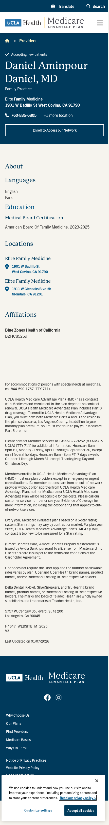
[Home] (7, 40)
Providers (27, 40)
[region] (53, 798)
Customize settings (38, 810)
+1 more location (58, 115)
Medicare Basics (18, 739)
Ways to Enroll (16, 747)
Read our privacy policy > (78, 797)
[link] (47, 697)
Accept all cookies (80, 810)
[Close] (96, 780)
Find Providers (17, 731)
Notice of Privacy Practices (26, 760)
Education (19, 207)
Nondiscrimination (20, 775)
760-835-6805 (24, 115)
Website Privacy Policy (22, 767)
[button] (62, 6)
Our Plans (13, 723)
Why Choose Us (17, 715)
